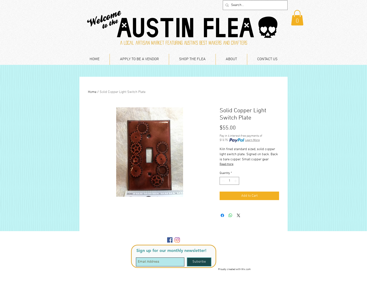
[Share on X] (238, 215)
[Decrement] (223, 181)
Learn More (252, 140)
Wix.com (246, 269)
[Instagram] (177, 240)
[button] (297, 18)
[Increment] (236, 181)
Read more (226, 164)
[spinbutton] (229, 181)
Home (92, 92)
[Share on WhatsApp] (230, 215)
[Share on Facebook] (222, 215)
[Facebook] (169, 240)
